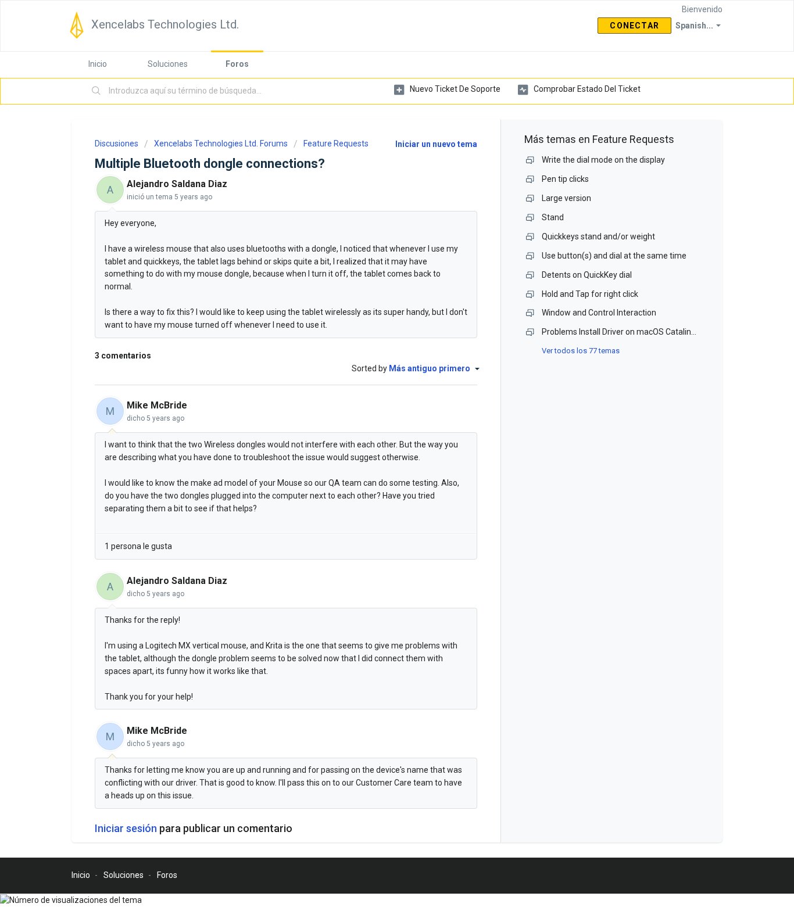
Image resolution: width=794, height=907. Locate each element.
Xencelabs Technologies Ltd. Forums (221, 143)
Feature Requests (336, 143)
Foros (237, 64)
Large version (566, 198)
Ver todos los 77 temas (581, 350)
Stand (553, 217)
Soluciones (168, 64)
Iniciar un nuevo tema (436, 144)
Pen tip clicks (565, 179)
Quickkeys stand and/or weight (598, 236)
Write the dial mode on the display (603, 159)
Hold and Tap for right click (590, 294)
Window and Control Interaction (599, 312)
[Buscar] (96, 91)
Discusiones (116, 143)
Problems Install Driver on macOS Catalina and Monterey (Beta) (658, 331)
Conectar (634, 25)
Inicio (97, 64)
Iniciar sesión (126, 828)
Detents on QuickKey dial (587, 274)
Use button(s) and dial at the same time (614, 255)
